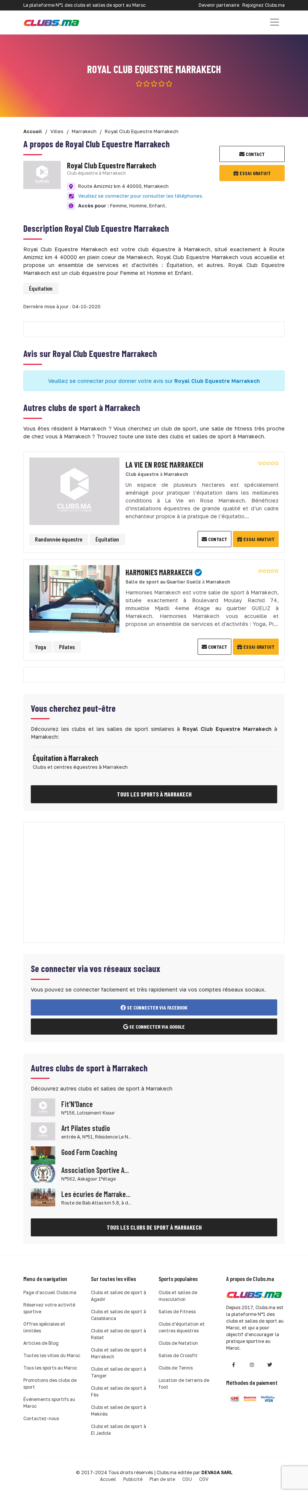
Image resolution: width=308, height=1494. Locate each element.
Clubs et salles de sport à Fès (118, 1391)
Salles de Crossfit (178, 1355)
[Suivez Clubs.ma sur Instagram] (251, 1365)
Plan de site (162, 1479)
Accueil (108, 1479)
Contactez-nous (41, 1418)
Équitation (41, 288)
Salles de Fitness (177, 1311)
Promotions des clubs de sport (50, 1383)
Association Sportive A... (95, 1170)
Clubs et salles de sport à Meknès (118, 1410)
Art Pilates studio (85, 1128)
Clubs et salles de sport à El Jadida (118, 1430)
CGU (187, 1479)
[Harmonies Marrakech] (74, 598)
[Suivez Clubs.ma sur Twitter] (269, 1365)
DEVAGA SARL (217, 1472)
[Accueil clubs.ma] (51, 22)
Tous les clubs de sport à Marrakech (154, 1227)
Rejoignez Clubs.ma (263, 5)
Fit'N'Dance (77, 1104)
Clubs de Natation (178, 1343)
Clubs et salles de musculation (178, 1296)
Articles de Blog (41, 1343)
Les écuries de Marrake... (95, 1194)
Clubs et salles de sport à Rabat (118, 1334)
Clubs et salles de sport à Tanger (118, 1372)
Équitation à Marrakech (65, 757)
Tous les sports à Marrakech (154, 794)
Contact (255, 154)
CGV (203, 1479)
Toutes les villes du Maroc (51, 1355)
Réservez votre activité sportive (49, 1308)
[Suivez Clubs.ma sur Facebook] (233, 1365)
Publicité (132, 1479)
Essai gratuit (255, 173)
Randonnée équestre (58, 539)
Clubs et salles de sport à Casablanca (118, 1315)
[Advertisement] (154, 882)
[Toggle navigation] (274, 22)
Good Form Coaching (89, 1152)
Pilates (67, 646)
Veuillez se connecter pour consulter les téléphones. (141, 196)
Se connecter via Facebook (156, 1007)
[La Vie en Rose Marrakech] (74, 490)
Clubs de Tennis (176, 1368)
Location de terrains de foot (184, 1383)
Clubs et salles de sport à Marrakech (118, 1353)
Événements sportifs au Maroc (49, 1402)
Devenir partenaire (219, 5)
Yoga (40, 646)
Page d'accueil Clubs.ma (49, 1292)
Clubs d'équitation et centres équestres (182, 1327)
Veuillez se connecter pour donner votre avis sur (154, 381)
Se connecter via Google (156, 1026)
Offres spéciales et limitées (44, 1327)
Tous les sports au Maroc (50, 1368)
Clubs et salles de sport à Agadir (118, 1296)
